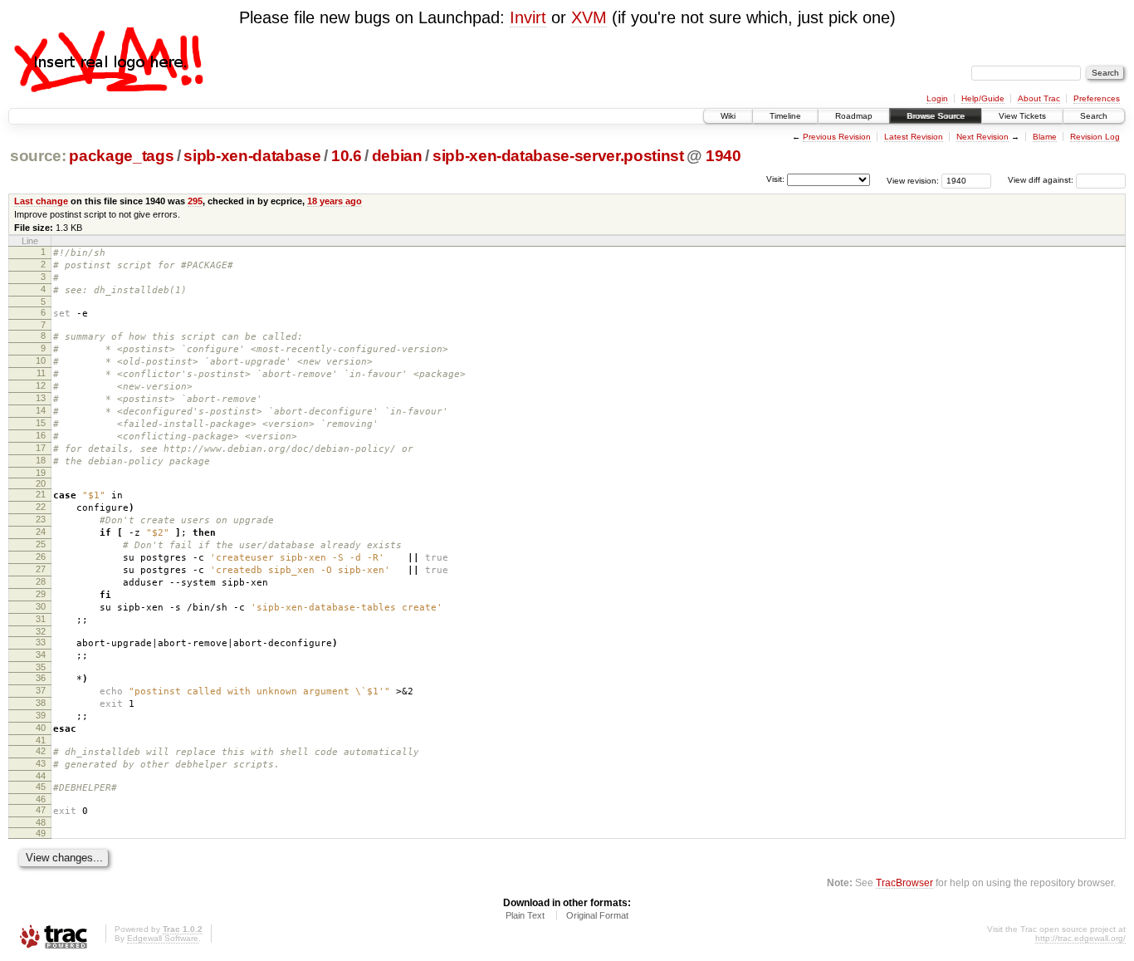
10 (41, 360)
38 (41, 703)
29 (41, 594)
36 (41, 678)
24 (41, 532)
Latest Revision (913, 136)
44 (41, 776)
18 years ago (334, 201)
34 (41, 654)
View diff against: (1042, 179)
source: (38, 155)
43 (41, 763)
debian (397, 155)
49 (41, 833)
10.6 (346, 155)
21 (41, 494)
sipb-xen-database (251, 155)
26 (41, 556)
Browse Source (936, 115)
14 (41, 410)
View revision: (913, 179)
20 (41, 483)
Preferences (1096, 98)
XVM (589, 17)
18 (41, 460)
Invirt (528, 17)
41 (41, 740)
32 (41, 631)
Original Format (597, 915)
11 (41, 373)
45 (41, 787)
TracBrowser (904, 882)
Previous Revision (837, 136)
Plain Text (525, 915)
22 (41, 507)
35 (41, 667)
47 (41, 810)
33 (41, 642)
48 (41, 822)
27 (41, 569)
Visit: (775, 179)
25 (41, 544)
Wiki (728, 115)
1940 (723, 155)
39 (41, 715)
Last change (41, 201)
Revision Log (1095, 136)
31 (41, 619)
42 (41, 751)
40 (41, 728)
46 (41, 799)
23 (41, 519)
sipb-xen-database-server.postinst (558, 155)
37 (41, 690)
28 (41, 581)
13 (41, 398)
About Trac (1039, 98)
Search (1093, 115)
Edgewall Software (162, 938)
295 (195, 201)
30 (41, 606)
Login (937, 98)
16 (41, 435)
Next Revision (982, 136)
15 (41, 423)
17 (41, 448)
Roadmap (853, 115)
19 (41, 473)
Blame (1045, 136)
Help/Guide (982, 98)
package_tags (121, 155)
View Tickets (1022, 115)
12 (41, 385)
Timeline (785, 115)
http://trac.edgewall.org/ (1080, 938)
